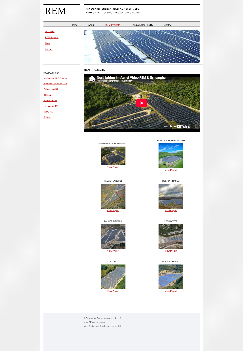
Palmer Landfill (50, 89)
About (91, 24)
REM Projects (112, 24)
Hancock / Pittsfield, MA (55, 83)
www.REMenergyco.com (95, 322)
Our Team (50, 31)
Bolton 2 (47, 95)
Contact (168, 24)
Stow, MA (48, 111)
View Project (113, 167)
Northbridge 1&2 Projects (55, 78)
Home (74, 24)
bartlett (118, 326)
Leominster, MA (51, 106)
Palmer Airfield (50, 100)
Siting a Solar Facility (142, 24)
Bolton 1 (47, 117)
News (47, 43)
